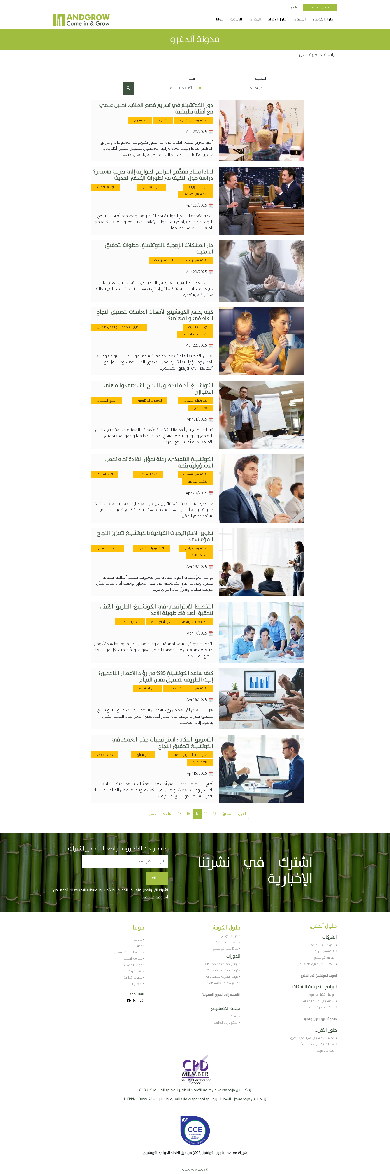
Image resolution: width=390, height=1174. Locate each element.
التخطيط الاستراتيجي (195, 621)
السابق (227, 813)
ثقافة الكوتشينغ (324, 957)
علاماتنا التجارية (133, 977)
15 (197, 813)
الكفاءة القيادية (198, 481)
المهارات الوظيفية (150, 400)
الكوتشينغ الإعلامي (196, 194)
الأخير (154, 813)
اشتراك (157, 878)
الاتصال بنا (136, 983)
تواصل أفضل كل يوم (322, 994)
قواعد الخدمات (133, 964)
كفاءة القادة (200, 555)
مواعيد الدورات (320, 7)
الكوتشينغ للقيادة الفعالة (319, 1001)
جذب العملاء (105, 754)
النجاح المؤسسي (108, 548)
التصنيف (260, 79)
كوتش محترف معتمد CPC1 (221, 964)
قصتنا (138, 946)
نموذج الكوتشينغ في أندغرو (319, 975)
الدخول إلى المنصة (226, 1022)
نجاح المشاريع (147, 688)
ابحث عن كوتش (325, 1050)
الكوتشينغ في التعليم (194, 120)
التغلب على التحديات (195, 334)
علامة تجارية (200, 762)
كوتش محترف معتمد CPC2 (221, 970)
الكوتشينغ (140, 120)
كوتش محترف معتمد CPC (222, 976)
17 (179, 813)
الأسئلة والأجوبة (132, 971)
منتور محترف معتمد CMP (222, 983)
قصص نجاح (201, 407)
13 (214, 813)
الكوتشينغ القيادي (196, 548)
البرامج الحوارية (198, 186)
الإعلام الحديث (105, 186)
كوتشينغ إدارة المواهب (320, 1007)
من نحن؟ (136, 939)
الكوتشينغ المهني (196, 400)
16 (188, 813)
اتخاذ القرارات (105, 474)
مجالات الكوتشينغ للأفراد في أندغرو (312, 1038)
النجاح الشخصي (106, 400)
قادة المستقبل (148, 474)
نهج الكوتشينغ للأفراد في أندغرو (314, 1044)
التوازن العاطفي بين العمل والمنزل (119, 327)
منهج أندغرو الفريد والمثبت (319, 1019)
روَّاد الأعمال (175, 688)
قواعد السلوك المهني (127, 952)
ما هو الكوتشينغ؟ (227, 942)
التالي (167, 813)
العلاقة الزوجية (163, 260)
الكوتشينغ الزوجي (196, 260)
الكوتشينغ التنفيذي (195, 474)
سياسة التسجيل (132, 958)
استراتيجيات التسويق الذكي (191, 754)
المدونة (236, 19)
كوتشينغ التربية (198, 327)
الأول (242, 813)
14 (205, 813)
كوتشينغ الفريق (324, 951)
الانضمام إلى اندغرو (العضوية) (221, 994)
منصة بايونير (230, 1016)
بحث (191, 79)
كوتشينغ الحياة (160, 621)
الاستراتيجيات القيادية (151, 548)
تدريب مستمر (151, 186)
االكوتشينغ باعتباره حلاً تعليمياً (316, 964)
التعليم (163, 120)
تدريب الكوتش (229, 936)
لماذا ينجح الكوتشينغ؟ (224, 948)
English (292, 7)
